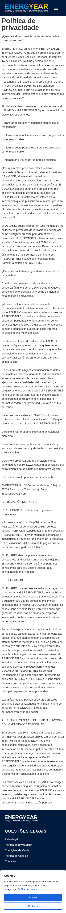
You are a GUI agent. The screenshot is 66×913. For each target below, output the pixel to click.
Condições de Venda (17, 850)
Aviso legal (11, 839)
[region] (33, 891)
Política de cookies (27, 889)
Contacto (10, 861)
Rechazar (33, 906)
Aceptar (33, 897)
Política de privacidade (18, 844)
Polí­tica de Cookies (16, 855)
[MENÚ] (56, 8)
